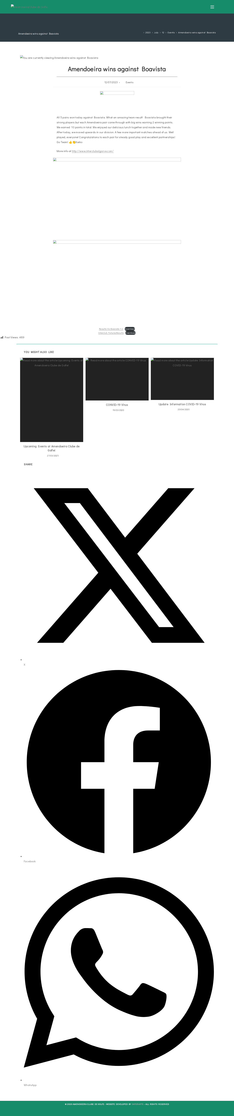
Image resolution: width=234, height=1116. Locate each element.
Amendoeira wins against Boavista (197, 32)
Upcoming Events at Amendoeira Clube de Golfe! (52, 448)
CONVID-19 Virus (117, 405)
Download (130, 328)
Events (130, 82)
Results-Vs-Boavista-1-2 (111, 328)
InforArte (138, 1104)
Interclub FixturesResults (111, 332)
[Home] (141, 32)
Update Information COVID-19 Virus (182, 404)
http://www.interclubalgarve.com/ (93, 151)
